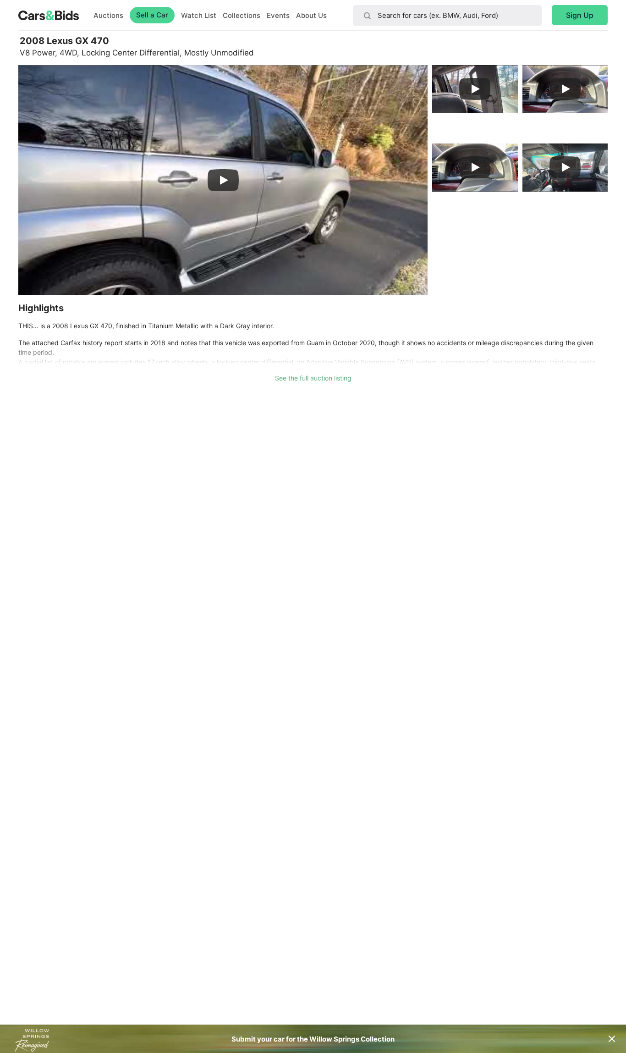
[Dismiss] (612, 1038)
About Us (311, 15)
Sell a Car (152, 15)
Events (278, 15)
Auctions (108, 15)
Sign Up (579, 15)
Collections (241, 15)
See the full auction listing (313, 378)
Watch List (198, 15)
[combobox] (447, 15)
